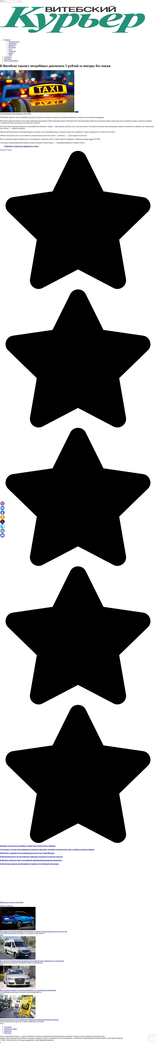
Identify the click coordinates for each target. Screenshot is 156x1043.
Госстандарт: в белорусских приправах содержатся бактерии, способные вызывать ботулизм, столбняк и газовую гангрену (47, 849)
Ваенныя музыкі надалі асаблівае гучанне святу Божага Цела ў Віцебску (28, 846)
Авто (10, 49)
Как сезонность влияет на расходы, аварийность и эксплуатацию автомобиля (28, 990)
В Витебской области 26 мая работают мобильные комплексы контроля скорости (31, 857)
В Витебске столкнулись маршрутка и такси (21, 146)
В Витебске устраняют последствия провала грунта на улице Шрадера (27, 853)
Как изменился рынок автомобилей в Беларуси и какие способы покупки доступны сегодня (33, 931)
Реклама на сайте (10, 1029)
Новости (7, 40)
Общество (12, 51)
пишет (91, 139)
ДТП (10, 55)
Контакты (7, 59)
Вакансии (7, 1031)
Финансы (11, 45)
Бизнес (10, 53)
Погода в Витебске (11, 61)
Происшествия (13, 42)
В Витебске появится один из (11, 860)
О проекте (8, 57)
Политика (12, 47)
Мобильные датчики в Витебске (11, 902)
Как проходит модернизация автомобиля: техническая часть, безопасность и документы (32, 961)
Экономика (12, 43)
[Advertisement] (63, 885)
